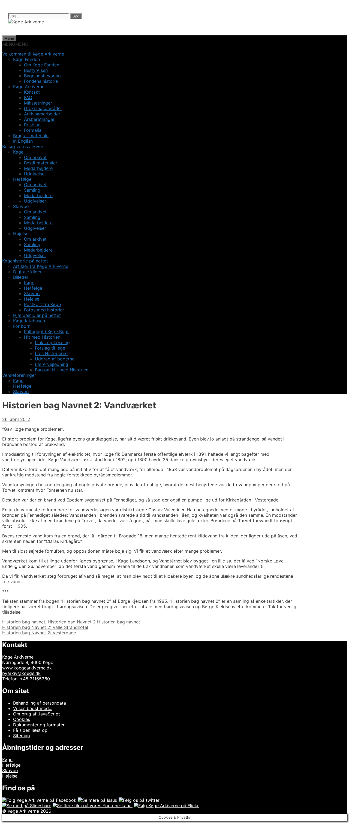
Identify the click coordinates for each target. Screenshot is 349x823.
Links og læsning (52, 342)
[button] (15, 44)
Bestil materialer (40, 163)
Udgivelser (35, 173)
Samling (32, 190)
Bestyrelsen (36, 70)
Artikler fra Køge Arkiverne (40, 266)
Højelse (31, 299)
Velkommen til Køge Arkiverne (33, 54)
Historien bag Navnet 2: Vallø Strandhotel (45, 627)
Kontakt (32, 92)
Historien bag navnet (23, 622)
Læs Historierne (51, 353)
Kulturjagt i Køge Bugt (46, 331)
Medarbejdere (38, 168)
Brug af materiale (31, 135)
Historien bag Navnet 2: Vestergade (39, 632)
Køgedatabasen (29, 320)
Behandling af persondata (39, 703)
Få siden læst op (30, 730)
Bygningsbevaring (42, 75)
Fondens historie (41, 81)
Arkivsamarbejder (42, 114)
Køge (29, 282)
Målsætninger (38, 103)
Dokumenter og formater (39, 724)
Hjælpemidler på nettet (37, 315)
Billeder (20, 277)
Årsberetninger (39, 119)
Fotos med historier (44, 310)
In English (23, 141)
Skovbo (32, 293)
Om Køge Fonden (41, 65)
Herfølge (33, 288)
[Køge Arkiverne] (26, 22)
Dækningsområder (43, 108)
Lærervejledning (51, 364)
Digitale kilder (27, 271)
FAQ (28, 97)
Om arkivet (35, 157)
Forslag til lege (50, 348)
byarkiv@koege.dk (21, 673)
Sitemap (21, 735)
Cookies (21, 719)
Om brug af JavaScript (36, 714)
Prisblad (32, 124)
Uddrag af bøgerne (54, 359)
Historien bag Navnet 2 (72, 622)
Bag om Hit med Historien (61, 369)
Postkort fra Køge (42, 304)
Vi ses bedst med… (32, 708)
